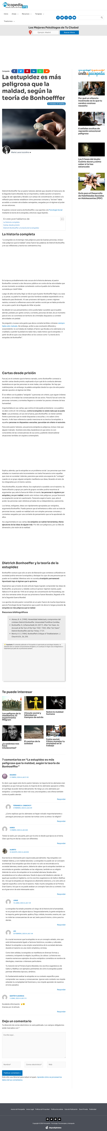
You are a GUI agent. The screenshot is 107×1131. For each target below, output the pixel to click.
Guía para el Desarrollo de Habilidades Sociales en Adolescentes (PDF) (91, 196)
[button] (17, 14)
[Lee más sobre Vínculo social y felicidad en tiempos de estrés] (34, 703)
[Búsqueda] (102, 18)
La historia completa (11, 222)
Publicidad (92, 1109)
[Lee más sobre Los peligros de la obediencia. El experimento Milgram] (12, 703)
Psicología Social (55, 210)
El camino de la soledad (32, 742)
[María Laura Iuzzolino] (6, 155)
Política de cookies (57, 1109)
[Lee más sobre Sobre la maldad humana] (56, 702)
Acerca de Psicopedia (18, 1109)
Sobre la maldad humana (54, 713)
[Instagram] (66, 18)
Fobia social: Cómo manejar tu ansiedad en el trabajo (55, 742)
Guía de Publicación (71, 1109)
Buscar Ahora (69, 32)
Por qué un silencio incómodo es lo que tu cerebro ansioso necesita (90, 102)
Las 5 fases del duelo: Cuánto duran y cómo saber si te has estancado (89, 163)
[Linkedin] (70, 18)
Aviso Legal (30, 1109)
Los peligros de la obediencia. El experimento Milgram (11, 716)
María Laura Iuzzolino (20, 152)
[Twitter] (62, 18)
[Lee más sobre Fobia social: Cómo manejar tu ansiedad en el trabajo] (56, 731)
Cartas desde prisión (11, 225)
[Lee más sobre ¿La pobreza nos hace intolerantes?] (12, 733)
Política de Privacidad (42, 1109)
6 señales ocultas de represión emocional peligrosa (89, 131)
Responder (61, 799)
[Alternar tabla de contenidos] (61, 219)
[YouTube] (74, 18)
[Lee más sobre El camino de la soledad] (34, 732)
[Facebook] (58, 18)
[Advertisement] (53, 51)
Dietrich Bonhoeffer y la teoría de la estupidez (21, 228)
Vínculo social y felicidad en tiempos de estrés (33, 715)
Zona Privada (83, 1109)
